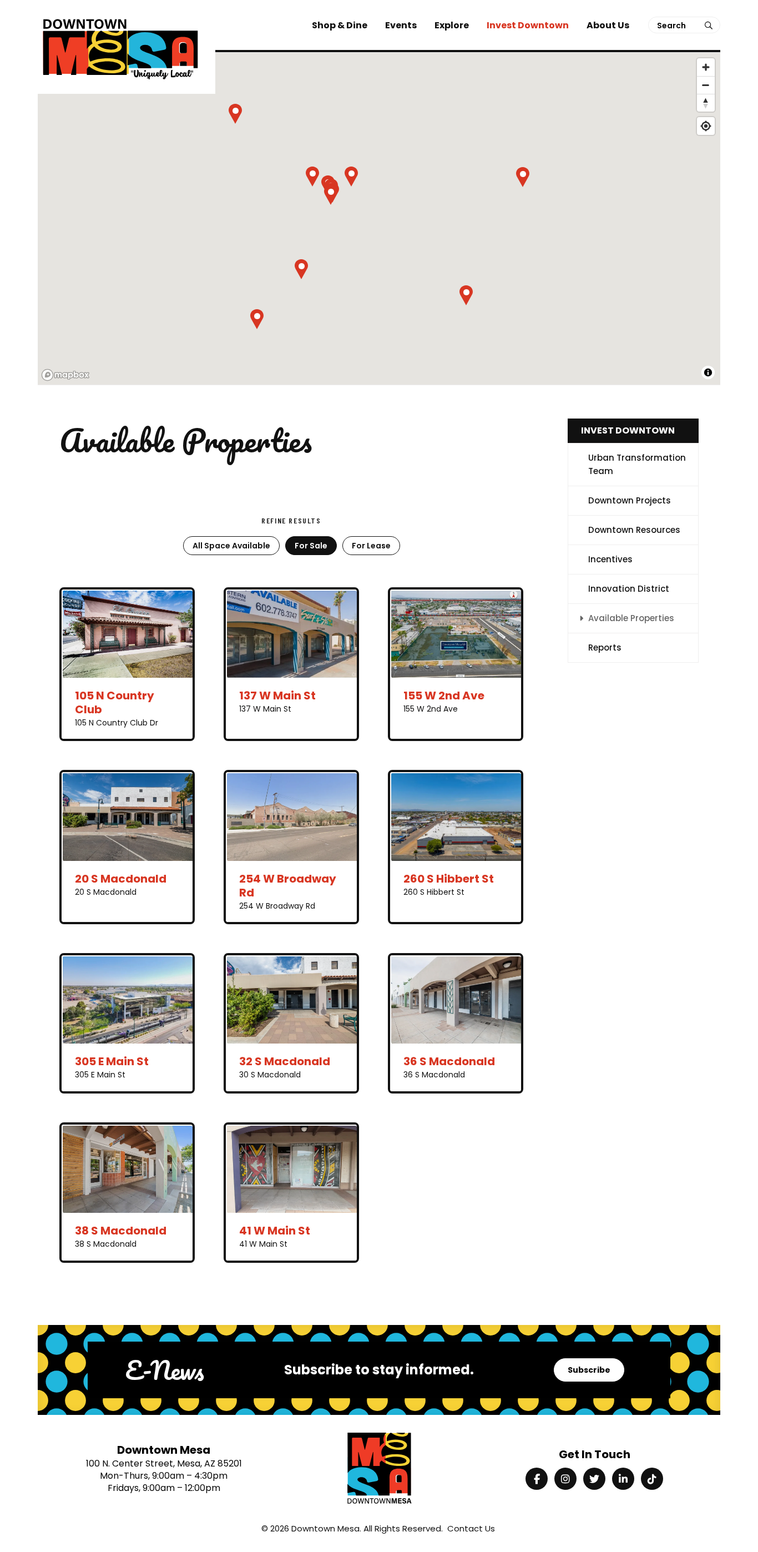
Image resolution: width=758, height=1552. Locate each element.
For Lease (371, 545)
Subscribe (589, 1369)
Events (401, 25)
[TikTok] (652, 1479)
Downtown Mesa (325, 1528)
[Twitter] (594, 1479)
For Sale (311, 545)
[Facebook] (536, 1479)
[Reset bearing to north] (706, 103)
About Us (608, 25)
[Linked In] (623, 1479)
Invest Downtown (528, 25)
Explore (451, 25)
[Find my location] (706, 126)
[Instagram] (565, 1479)
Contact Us (471, 1528)
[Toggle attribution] (708, 372)
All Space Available (231, 545)
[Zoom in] (706, 67)
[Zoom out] (706, 85)
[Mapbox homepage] (65, 375)
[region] (379, 219)
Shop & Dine (339, 25)
